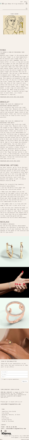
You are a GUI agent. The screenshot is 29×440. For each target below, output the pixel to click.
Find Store (5, 417)
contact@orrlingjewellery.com (10, 404)
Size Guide (5, 413)
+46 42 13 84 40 (11, 426)
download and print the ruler (10, 160)
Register (25, 381)
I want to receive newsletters (10, 379)
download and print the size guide (12, 96)
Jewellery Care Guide (9, 411)
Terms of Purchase (8, 421)
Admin (1, 439)
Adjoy (28, 439)
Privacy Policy (7, 419)
